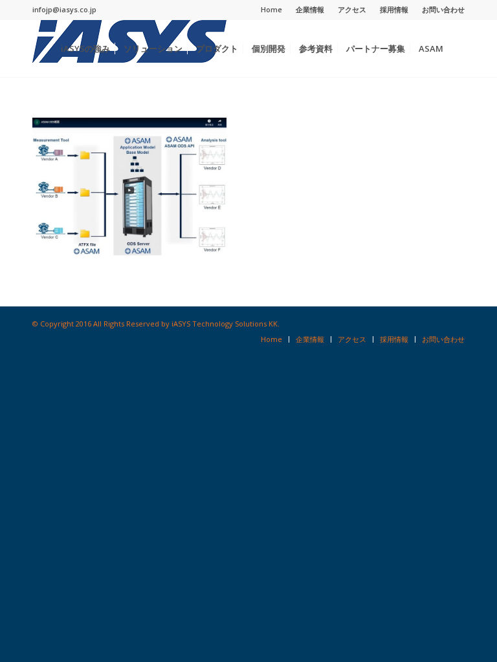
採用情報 (394, 9)
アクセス (352, 9)
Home (271, 9)
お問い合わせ (443, 9)
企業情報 (310, 9)
